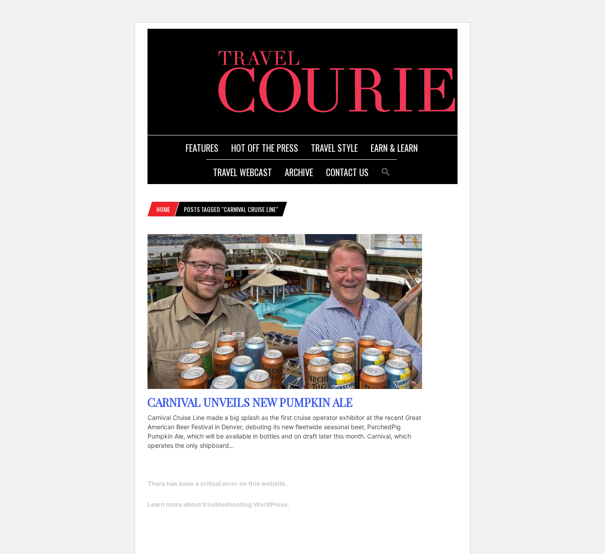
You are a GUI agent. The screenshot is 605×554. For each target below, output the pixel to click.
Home (163, 209)
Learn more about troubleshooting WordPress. (218, 504)
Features (202, 147)
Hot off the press (264, 147)
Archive (299, 172)
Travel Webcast (242, 172)
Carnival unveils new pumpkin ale (250, 402)
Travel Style (334, 147)
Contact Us (347, 172)
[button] (386, 170)
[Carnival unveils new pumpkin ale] (284, 386)
